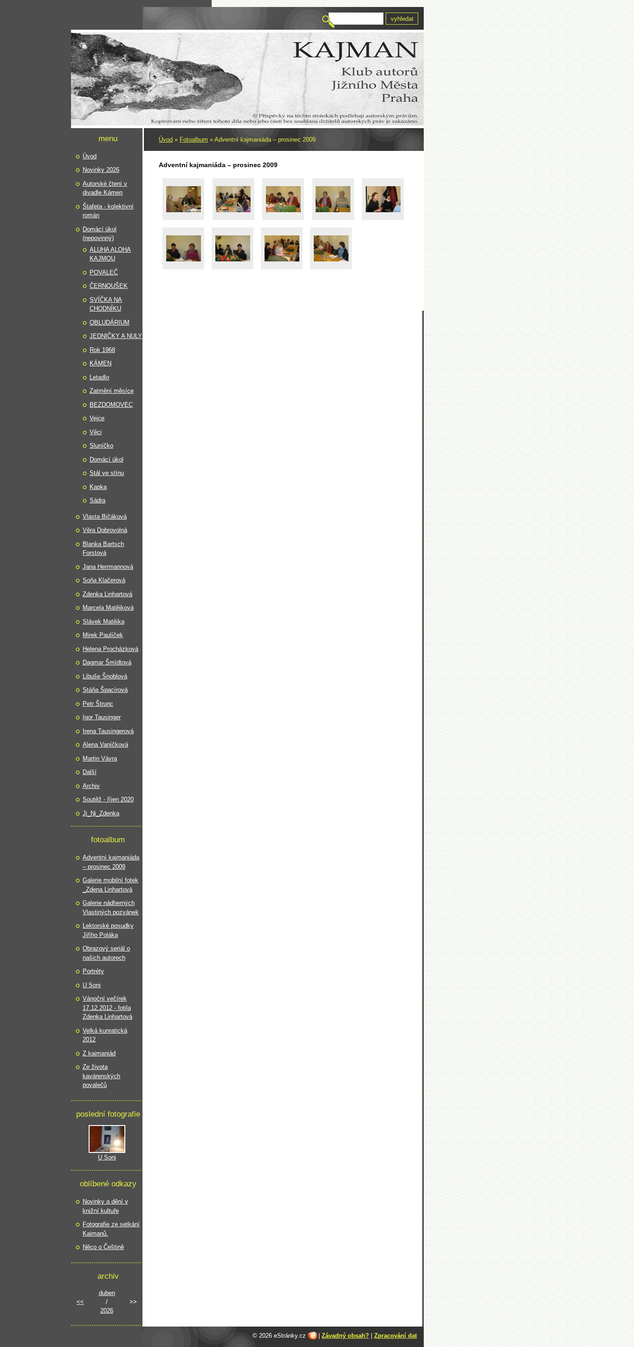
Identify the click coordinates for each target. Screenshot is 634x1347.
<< (80, 1301)
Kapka (98, 486)
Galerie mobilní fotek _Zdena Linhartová (110, 885)
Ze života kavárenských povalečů (101, 1075)
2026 (106, 1310)
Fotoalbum (194, 139)
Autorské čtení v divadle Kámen (105, 188)
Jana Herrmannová (108, 566)
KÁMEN (100, 363)
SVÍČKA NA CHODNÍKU (106, 304)
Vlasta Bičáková (105, 516)
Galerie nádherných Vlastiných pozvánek (111, 907)
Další (90, 771)
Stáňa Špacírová (105, 689)
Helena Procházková (110, 648)
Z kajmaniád (99, 1053)
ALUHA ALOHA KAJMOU (110, 254)
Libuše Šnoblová (105, 676)
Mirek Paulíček (103, 634)
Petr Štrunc (98, 703)
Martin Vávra (100, 758)
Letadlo (99, 377)
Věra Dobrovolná (105, 530)
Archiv (91, 785)
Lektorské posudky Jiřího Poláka (108, 930)
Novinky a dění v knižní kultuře (105, 1206)
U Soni (92, 985)
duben (107, 1292)
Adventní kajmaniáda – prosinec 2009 (111, 862)
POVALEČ (104, 272)
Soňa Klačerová (104, 580)
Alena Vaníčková (105, 744)
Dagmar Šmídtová (107, 662)
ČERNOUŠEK (109, 285)
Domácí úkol (106, 459)
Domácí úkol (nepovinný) (99, 234)
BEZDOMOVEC (111, 404)
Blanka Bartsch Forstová (103, 548)
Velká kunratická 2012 (105, 1035)
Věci (96, 432)
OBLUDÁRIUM (109, 322)
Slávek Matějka (103, 621)
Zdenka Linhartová (107, 594)
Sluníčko (101, 445)
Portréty (93, 971)
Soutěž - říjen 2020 (108, 799)
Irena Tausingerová (108, 731)
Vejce (97, 418)
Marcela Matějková (108, 607)
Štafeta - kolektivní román (108, 211)
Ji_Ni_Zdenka (101, 813)
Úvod (166, 139)
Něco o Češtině (103, 1246)
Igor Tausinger (102, 717)
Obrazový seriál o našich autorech (106, 953)
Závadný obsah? (345, 1335)
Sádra (97, 500)
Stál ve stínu (107, 472)
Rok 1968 (102, 349)
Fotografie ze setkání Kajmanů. (111, 1229)
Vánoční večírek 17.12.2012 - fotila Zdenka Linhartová (107, 1007)
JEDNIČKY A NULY (116, 335)
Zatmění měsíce (112, 390)
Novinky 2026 (101, 169)
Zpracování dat (395, 1335)
